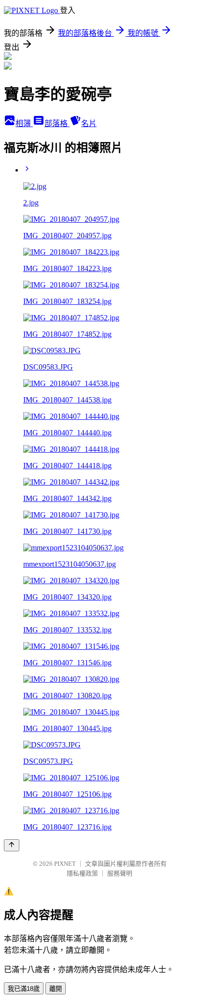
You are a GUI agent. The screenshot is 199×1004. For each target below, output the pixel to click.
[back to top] (11, 845)
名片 (89, 123)
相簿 (24, 123)
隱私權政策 (82, 873)
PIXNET (65, 863)
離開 (55, 988)
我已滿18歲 (24, 988)
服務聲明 (119, 873)
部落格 (57, 123)
